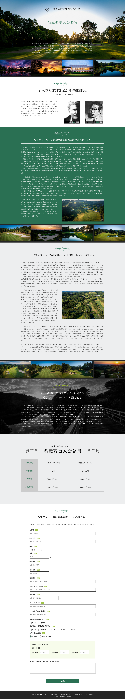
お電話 (43, 623)
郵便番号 (34, 561)
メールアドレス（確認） (39, 611)
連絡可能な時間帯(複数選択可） (42, 626)
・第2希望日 (55, 652)
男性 (33, 550)
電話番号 (34, 594)
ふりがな (34, 538)
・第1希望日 (35, 652)
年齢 (33, 553)
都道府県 (34, 570)
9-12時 (34, 629)
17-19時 (62, 629)
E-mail (34, 623)
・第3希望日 (75, 652)
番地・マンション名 (38, 586)
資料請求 (34, 636)
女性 (41, 550)
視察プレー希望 (46, 636)
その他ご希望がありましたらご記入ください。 (45, 661)
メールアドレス (36, 603)
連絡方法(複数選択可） (39, 619)
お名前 (34, 530)
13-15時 (43, 629)
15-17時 (53, 629)
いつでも (72, 629)
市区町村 (34, 578)
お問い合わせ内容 (37, 633)
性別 (33, 546)
